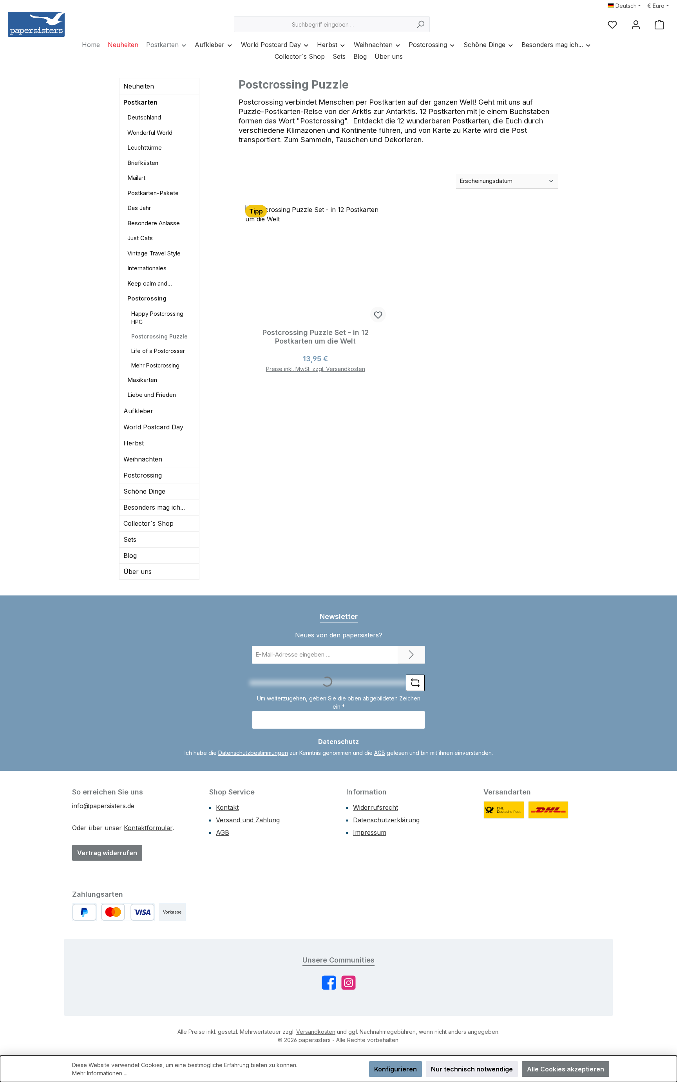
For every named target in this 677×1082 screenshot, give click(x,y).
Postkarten (140, 102)
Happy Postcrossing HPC (157, 317)
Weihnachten (142, 459)
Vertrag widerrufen (107, 853)
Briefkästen (142, 162)
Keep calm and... (149, 283)
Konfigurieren (395, 1069)
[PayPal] (84, 912)
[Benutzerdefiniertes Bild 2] (548, 810)
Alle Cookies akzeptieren (565, 1069)
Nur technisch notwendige (472, 1069)
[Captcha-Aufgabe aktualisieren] (415, 683)
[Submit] (411, 655)
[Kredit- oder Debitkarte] (128, 912)
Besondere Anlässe (153, 223)
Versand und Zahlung (248, 820)
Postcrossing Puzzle (159, 336)
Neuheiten (138, 86)
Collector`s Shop (148, 523)
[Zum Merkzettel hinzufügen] (378, 314)
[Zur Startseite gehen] (36, 24)
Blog (130, 555)
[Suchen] (420, 24)
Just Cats (140, 238)
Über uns (137, 571)
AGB (379, 752)
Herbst (133, 443)
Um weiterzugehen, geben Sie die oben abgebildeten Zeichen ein (338, 702)
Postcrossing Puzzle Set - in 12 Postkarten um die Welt (315, 336)
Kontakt (227, 807)
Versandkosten (315, 1031)
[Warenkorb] (659, 24)
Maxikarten (142, 380)
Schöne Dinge (144, 491)
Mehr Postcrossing (155, 365)
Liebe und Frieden (151, 394)
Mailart (136, 177)
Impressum (369, 832)
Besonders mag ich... (154, 507)
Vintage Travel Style (154, 253)
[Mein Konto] (636, 24)
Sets (129, 539)
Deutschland (144, 117)
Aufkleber (138, 411)
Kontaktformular (148, 828)
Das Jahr (139, 208)
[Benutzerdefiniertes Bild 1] (503, 810)
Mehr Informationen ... (99, 1073)
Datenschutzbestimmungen (253, 752)
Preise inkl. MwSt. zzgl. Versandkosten (315, 368)
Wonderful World (149, 132)
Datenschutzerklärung (386, 820)
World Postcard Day (153, 427)
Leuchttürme (144, 147)
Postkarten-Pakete (153, 193)
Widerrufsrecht (375, 807)
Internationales (147, 268)
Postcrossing (147, 298)
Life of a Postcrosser (158, 350)
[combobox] (323, 24)
